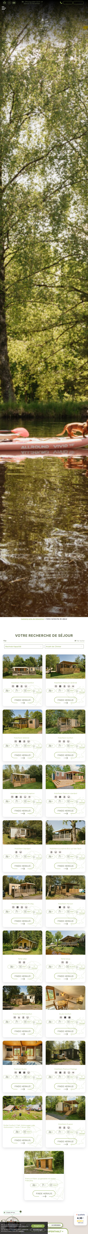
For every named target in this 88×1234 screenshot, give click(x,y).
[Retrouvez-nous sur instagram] (9, 2)
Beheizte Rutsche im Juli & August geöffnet (33, 2)
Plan (65, 2)
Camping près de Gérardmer (32, 619)
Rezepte (78, 2)
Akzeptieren (38, 1226)
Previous (18, 3)
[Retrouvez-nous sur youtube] (13, 2)
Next (46, 3)
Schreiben (56, 1225)
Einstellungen (37, 1230)
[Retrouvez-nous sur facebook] (4, 2)
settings (21, 1231)
